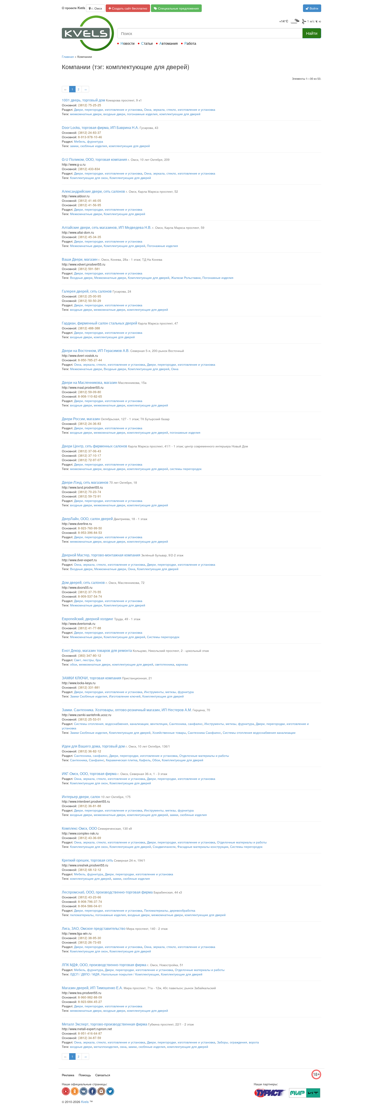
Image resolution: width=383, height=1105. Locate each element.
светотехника (164, 664)
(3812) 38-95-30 (89, 938)
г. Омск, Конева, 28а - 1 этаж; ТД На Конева (130, 259)
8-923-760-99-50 (90, 528)
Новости (128, 43)
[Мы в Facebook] (92, 1091)
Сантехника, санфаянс (186, 723)
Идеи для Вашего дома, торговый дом (93, 746)
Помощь (85, 1075)
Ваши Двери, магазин (80, 259)
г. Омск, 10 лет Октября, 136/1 (148, 746)
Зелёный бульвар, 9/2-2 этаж (162, 555)
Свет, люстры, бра (87, 660)
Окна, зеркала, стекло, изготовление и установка (179, 109)
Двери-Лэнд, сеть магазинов (85, 482)
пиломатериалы (82, 915)
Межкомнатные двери (86, 214)
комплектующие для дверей (179, 114)
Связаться (102, 1075)
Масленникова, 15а (132, 382)
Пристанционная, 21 (137, 678)
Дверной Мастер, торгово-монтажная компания (101, 554)
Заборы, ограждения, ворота (238, 1042)
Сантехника (78, 760)
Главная (68, 56)
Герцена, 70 (201, 710)
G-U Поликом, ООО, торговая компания (94, 159)
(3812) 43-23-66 (89, 897)
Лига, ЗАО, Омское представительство (93, 928)
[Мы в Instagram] (101, 1091)
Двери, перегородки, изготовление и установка (108, 109)
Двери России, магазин (81, 418)
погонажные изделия (142, 114)
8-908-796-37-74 (90, 901)
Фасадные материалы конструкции (202, 846)
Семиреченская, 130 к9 (115, 828)
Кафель (144, 760)
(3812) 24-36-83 (89, 423)
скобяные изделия (93, 146)
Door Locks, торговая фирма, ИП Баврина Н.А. (100, 127)
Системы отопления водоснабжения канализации (259, 732)
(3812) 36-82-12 (89, 751)
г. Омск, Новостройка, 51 (165, 965)
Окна (174, 369)
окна (123, 1046)
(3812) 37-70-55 (89, 592)
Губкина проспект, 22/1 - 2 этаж (171, 1024)
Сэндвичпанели (164, 846)
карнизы (182, 664)
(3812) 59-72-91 (89, 496)
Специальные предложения (178, 8)
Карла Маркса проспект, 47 (158, 323)
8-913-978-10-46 (90, 137)
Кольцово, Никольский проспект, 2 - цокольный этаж (171, 650)
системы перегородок (185, 468)
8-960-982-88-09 (90, 997)
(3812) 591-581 (89, 268)
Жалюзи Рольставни (186, 277)
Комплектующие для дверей (130, 177)
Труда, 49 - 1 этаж (127, 619)
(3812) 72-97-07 (89, 460)
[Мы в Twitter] (110, 1091)
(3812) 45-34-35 (89, 237)
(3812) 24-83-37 (89, 132)
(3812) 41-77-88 (89, 628)
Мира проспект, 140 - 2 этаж (147, 928)
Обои (156, 760)
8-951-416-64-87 (90, 1033)
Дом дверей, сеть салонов (83, 582)
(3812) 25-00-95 (89, 296)
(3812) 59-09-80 (89, 392)
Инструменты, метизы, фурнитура (169, 691)
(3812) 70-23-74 (89, 491)
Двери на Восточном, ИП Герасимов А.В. (95, 350)
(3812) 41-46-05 (89, 200)
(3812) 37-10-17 (89, 455)
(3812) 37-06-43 (89, 451)
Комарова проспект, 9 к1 (124, 100)
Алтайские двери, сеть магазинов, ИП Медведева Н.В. (106, 227)
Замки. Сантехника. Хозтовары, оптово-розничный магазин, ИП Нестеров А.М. (127, 709)
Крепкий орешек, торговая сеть (87, 860)
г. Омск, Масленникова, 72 (125, 582)
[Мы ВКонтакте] (84, 1091)
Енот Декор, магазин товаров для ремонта (97, 650)
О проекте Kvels (73, 8)
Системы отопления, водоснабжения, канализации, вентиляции (120, 723)
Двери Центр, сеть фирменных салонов (94, 446)
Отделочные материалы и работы (204, 755)
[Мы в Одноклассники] (75, 1091)
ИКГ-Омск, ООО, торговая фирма (89, 773)
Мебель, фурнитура (88, 141)
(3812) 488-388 (89, 328)
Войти (313, 8)
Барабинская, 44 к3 (168, 892)
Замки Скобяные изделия (88, 696)
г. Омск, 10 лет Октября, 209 (149, 159)
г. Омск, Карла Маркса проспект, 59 (178, 227)
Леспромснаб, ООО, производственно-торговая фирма (107, 892)
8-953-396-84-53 (90, 532)
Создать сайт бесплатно (129, 8)
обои (73, 664)
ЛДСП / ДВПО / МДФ (85, 974)
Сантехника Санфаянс (204, 732)
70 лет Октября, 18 (123, 482)
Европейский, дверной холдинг (87, 618)
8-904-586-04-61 (90, 906)
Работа (190, 43)
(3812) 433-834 (89, 169)
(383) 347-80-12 (89, 655)
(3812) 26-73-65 (89, 942)
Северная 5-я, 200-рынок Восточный (157, 350)
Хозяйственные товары (169, 732)
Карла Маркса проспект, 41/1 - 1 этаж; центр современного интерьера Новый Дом (188, 446)
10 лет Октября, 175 (116, 796)
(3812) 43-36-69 (89, 837)
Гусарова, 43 (149, 127)
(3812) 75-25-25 (89, 105)
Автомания (168, 43)
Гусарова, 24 (122, 291)
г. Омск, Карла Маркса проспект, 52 (152, 191)
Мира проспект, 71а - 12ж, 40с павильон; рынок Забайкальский (170, 988)
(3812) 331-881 (89, 687)
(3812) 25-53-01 (89, 719)
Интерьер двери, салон (81, 796)
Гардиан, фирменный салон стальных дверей (99, 323)
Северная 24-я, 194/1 (129, 860)
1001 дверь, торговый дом (83, 100)
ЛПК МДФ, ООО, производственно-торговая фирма (104, 964)
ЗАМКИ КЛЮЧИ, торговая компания (91, 677)
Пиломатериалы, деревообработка (169, 910)
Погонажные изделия (162, 245)
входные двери (114, 114)
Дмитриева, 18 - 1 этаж (130, 519)
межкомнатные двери (86, 114)
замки (74, 146)
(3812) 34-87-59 (89, 1037)
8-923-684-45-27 (90, 1001)
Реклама (68, 1075)
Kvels (85, 1101)
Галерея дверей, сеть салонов (87, 291)
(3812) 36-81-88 (89, 806)
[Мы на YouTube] (66, 1091)
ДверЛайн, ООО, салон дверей (87, 518)
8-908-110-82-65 (90, 396)
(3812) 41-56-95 (89, 205)
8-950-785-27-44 (90, 360)
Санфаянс (96, 760)
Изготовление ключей (125, 696)
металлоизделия (106, 1046)
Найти (311, 33)
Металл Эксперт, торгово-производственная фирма (104, 1024)
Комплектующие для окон (89, 177)
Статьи (147, 43)
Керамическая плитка (121, 760)
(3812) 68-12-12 (89, 869)
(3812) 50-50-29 (89, 300)
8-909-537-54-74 (90, 596)
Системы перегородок (163, 637)
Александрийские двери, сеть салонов (93, 191)
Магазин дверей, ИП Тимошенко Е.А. (92, 987)
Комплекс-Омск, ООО (79, 828)
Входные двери (81, 277)
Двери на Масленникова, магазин (89, 382)
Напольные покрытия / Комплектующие (130, 974)
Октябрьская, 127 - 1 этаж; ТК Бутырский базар (135, 419)
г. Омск (96, 8)
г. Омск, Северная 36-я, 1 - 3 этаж (142, 773)
